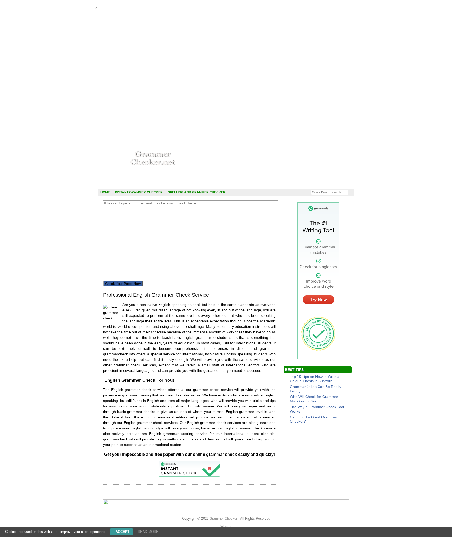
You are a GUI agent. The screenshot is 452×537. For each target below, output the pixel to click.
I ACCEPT (121, 532)
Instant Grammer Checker (139, 192)
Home (105, 192)
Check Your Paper (123, 284)
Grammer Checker (223, 519)
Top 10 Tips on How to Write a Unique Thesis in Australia (315, 378)
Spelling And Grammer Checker (196, 192)
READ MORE (148, 532)
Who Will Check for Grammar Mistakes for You (314, 399)
